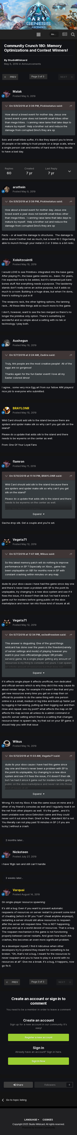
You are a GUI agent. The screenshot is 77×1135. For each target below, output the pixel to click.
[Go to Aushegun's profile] (6, 343)
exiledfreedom (50, 634)
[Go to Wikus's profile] (6, 744)
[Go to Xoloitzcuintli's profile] (6, 262)
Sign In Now (38, 1061)
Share (19, 1084)
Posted (24, 95)
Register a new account (38, 1037)
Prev (13, 76)
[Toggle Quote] (7, 105)
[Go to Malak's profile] (6, 94)
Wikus (44, 553)
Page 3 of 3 (38, 76)
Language (31, 1119)
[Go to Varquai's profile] (6, 892)
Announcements (31, 63)
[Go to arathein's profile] (6, 189)
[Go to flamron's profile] (6, 464)
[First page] (5, 77)
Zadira (44, 354)
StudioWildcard (17, 60)
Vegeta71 (47, 755)
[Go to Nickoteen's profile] (6, 854)
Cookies (48, 1119)
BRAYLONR (48, 475)
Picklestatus (48, 105)
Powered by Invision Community (38, 1127)
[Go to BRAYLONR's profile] (6, 410)
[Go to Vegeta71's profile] (6, 542)
